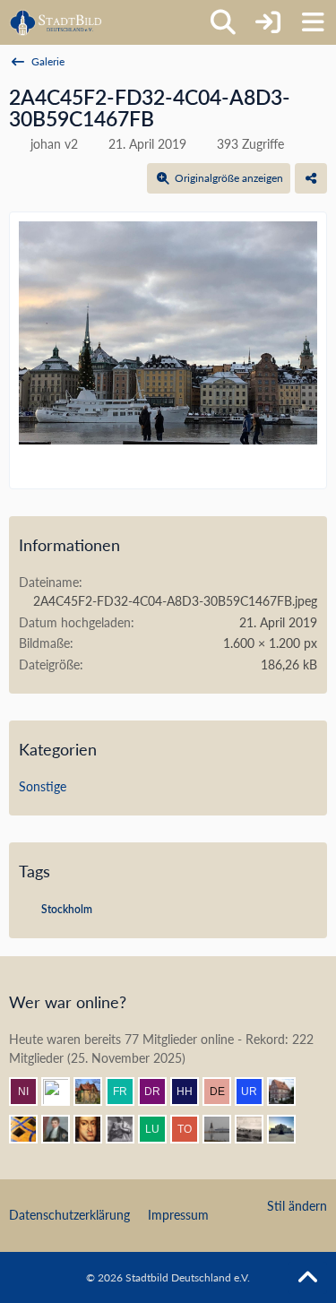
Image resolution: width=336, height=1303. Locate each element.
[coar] (288, 1129)
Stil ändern (297, 1205)
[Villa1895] (94, 1091)
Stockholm (66, 909)
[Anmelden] (268, 22)
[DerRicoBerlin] (224, 1091)
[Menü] (313, 22)
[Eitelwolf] (127, 1129)
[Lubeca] (159, 1129)
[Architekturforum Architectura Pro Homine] (56, 22)
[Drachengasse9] (159, 1091)
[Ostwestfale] (62, 1091)
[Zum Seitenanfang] (307, 1278)
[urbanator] (256, 1091)
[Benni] (30, 1129)
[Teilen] (311, 178)
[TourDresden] (191, 1129)
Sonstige (42, 786)
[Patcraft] (224, 1129)
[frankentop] (127, 1091)
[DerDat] (256, 1129)
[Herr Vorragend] (94, 1129)
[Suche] (223, 22)
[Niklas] (30, 1091)
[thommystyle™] (62, 1129)
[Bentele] (288, 1091)
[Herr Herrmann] (191, 1091)
